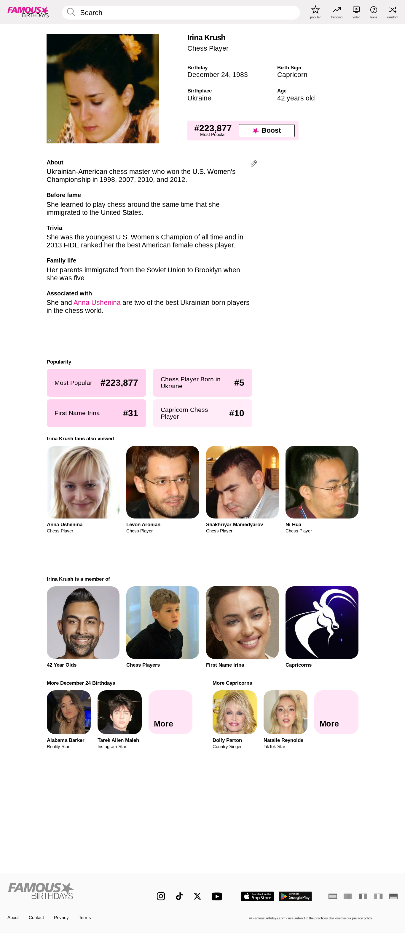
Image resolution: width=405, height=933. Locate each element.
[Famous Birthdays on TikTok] (179, 896)
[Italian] (378, 896)
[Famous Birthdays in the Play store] (295, 896)
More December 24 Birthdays (81, 683)
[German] (393, 896)
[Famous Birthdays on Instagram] (161, 896)
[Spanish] (333, 896)
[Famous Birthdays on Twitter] (197, 896)
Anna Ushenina (97, 302)
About (13, 917)
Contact (36, 917)
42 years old (296, 98)
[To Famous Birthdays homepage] (28, 12)
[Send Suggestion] (254, 164)
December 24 (208, 75)
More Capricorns (232, 683)
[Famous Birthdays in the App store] (257, 896)
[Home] (70, 892)
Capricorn (292, 75)
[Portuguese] (348, 896)
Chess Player (208, 48)
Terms (85, 917)
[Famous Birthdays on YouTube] (218, 896)
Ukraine (199, 98)
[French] (363, 896)
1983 (240, 75)
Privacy (61, 917)
